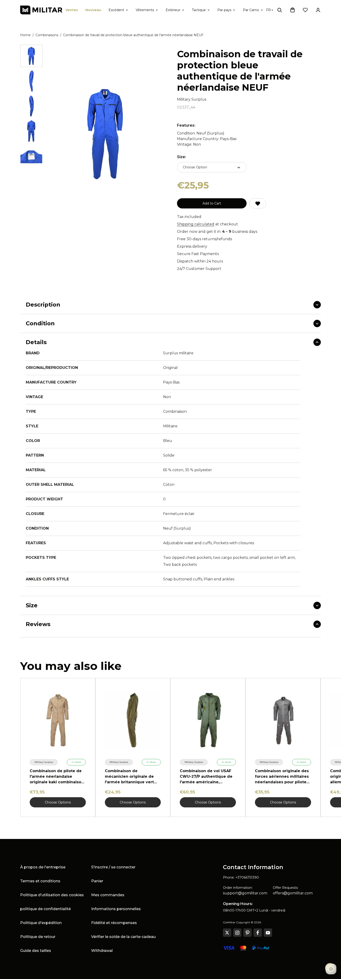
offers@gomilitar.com (293, 893)
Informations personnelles (116, 909)
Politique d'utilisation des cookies (52, 895)
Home (25, 35)
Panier (97, 881)
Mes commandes (107, 895)
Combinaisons (46, 35)
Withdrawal (102, 950)
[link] (44, 762)
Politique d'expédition (41, 923)
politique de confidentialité (45, 909)
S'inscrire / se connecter (113, 867)
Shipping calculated (195, 224)
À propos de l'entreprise (42, 867)
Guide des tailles (35, 950)
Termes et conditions (40, 881)
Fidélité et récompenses (114, 923)
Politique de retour (37, 936)
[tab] (31, 56)
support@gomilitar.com (245, 893)
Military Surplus (191, 99)
